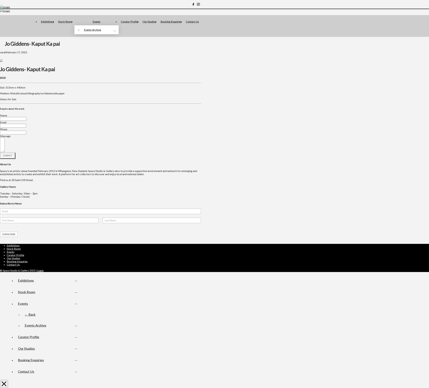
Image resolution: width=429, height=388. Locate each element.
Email (3, 122)
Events (10, 251)
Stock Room (14, 248)
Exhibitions (13, 245)
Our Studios (13, 258)
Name (3, 115)
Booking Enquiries (17, 261)
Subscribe (8, 234)
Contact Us (13, 264)
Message (5, 136)
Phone (3, 129)
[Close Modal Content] (4, 384)
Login (40, 270)
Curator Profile (15, 255)
